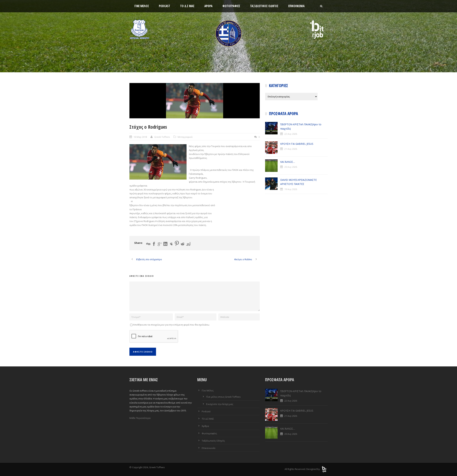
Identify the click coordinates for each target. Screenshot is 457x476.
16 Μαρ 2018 (140, 136)
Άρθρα (208, 6)
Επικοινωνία (296, 6)
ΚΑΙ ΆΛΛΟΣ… (287, 161)
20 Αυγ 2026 (290, 166)
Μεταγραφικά (185, 136)
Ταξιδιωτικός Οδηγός (264, 6)
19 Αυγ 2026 (290, 189)
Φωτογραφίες (231, 6)
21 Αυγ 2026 (290, 148)
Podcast (164, 6)
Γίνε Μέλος (141, 6)
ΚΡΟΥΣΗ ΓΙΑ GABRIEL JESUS (296, 143)
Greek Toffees (162, 136)
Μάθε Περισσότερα (139, 418)
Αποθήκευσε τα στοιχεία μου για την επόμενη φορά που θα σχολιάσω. (171, 324)
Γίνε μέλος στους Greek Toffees (223, 396)
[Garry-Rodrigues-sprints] (194, 100)
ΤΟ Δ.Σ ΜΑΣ (187, 6)
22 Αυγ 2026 (290, 133)
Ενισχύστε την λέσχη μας (219, 404)
